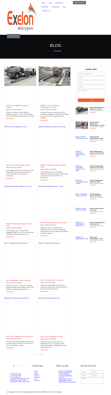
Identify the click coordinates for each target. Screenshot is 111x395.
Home (43, 3)
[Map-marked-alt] (18, 36)
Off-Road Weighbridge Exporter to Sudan (53, 222)
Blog (64, 7)
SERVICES (45, 7)
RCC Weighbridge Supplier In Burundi (18, 280)
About (50, 3)
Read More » (10, 118)
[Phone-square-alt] (13, 36)
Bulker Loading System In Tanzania (51, 280)
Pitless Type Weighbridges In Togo (51, 336)
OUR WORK (55, 7)
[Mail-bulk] (9, 36)
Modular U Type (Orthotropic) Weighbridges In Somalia (50, 106)
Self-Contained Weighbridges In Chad (18, 165)
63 (41, 354)
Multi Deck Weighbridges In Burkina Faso (19, 336)
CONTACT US (46, 11)
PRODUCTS (59, 3)
